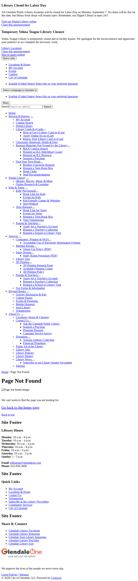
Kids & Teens (16, 187)
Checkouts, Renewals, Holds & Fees (37, 142)
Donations (21, 336)
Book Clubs (30, 171)
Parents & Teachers (27, 223)
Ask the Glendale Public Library (41, 323)
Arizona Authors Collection (38, 339)
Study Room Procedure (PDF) (40, 255)
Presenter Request (33, 330)
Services (13, 236)
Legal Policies (9, 574)
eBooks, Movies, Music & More (34, 181)
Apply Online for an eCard (38, 135)
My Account (23, 119)
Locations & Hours (19, 491)
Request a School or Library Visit (42, 232)
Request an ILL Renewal (37, 155)
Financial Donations (34, 343)
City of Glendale (18, 508)
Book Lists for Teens (35, 210)
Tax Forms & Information (30, 288)
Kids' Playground (26, 190)
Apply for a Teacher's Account (40, 226)
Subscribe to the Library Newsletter (29, 501)
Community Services (20, 504)
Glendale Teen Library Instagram (27, 537)
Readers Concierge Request (38, 164)
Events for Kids (32, 197)
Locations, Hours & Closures (32, 317)
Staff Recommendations (36, 174)
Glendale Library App (21, 543)
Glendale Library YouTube (24, 540)
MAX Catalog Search (35, 148)
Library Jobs (23, 349)
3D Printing (22, 262)
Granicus (56, 577)
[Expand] (32, 117)
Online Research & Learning (32, 184)
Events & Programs (27, 301)
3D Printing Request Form (38, 265)
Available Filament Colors (38, 268)
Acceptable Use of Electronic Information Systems (51, 242)
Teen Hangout (24, 207)
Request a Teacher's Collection (40, 229)
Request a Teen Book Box (38, 168)
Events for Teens (32, 213)
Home (4, 372)
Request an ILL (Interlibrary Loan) (42, 151)
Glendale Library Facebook (24, 530)
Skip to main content (13, 54)
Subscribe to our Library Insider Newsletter (47, 362)
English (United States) (43, 83)
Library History (24, 356)
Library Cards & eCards (29, 129)
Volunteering (23, 310)
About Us (14, 314)
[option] (73, 83)
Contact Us (22, 320)
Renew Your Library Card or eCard (43, 138)
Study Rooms (23, 252)
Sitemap (20, 365)
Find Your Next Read (28, 161)
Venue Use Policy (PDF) (37, 249)
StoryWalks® (30, 203)
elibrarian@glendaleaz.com (25, 462)
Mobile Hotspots (25, 304)
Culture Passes (24, 297)
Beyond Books (17, 291)
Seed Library (23, 307)
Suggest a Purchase (34, 158)
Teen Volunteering (33, 220)
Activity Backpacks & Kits (31, 294)
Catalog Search (24, 122)
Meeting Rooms (25, 245)
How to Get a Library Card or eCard (44, 132)
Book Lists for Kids (34, 194)
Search (5, 106)
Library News (24, 359)
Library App (23, 258)
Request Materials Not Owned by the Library (41, 145)
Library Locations (11, 48)
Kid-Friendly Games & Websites (41, 200)
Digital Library (24, 126)
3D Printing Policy (33, 271)
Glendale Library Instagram (24, 533)
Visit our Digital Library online (18, 21)
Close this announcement (15, 24)
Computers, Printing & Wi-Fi (32, 239)
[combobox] (19, 90)
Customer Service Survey (37, 333)
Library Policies (25, 352)
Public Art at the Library (29, 346)
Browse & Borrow (19, 116)
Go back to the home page (20, 407)
